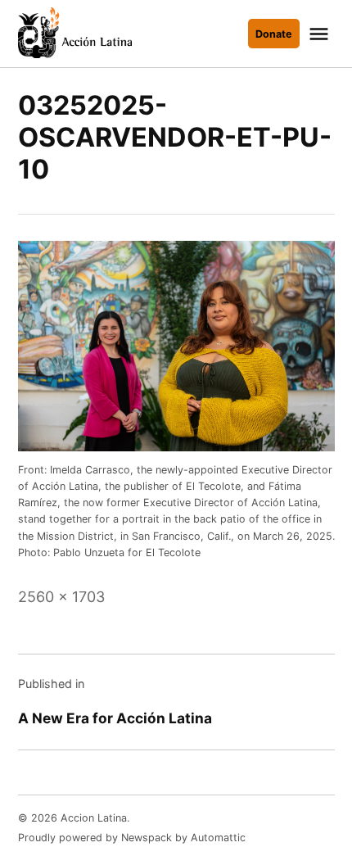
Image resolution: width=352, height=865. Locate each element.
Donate (273, 34)
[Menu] (321, 34)
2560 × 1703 (61, 596)
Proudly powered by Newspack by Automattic (132, 837)
